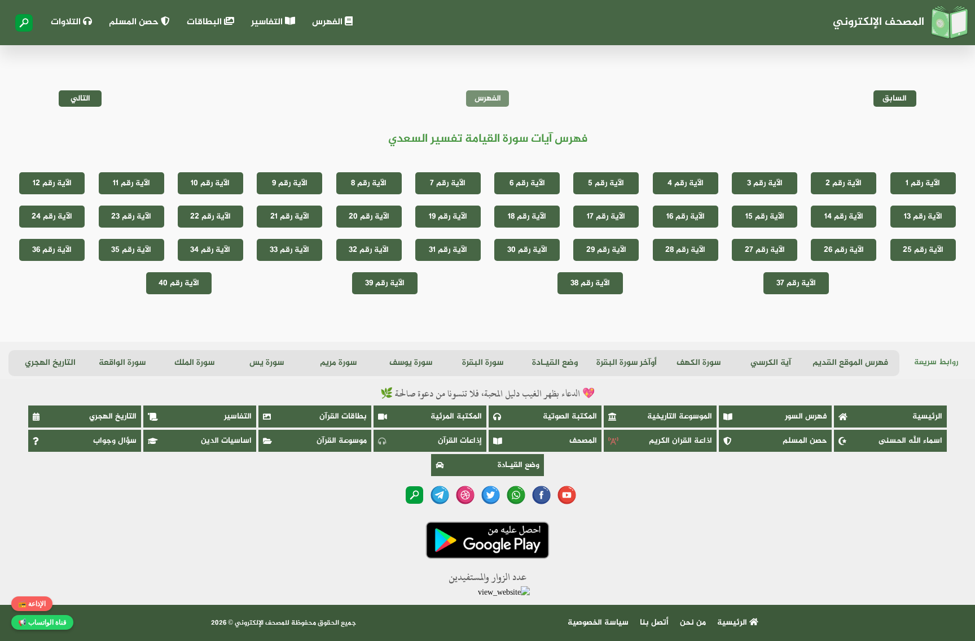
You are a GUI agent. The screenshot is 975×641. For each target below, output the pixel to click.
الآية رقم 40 (179, 283)
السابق (894, 98)
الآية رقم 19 (448, 216)
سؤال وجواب (115, 440)
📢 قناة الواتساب (42, 622)
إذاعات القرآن (460, 440)
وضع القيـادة (555, 363)
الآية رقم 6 (527, 183)
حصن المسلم (135, 22)
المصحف (583, 440)
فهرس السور (806, 416)
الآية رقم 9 (290, 183)
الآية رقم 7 (447, 183)
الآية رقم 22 (210, 216)
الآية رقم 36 (52, 249)
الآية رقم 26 (844, 249)
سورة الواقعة (122, 363)
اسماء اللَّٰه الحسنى (910, 440)
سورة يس (266, 363)
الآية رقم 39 (385, 283)
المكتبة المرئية (456, 416)
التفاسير (268, 22)
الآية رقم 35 (131, 249)
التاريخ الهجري (50, 363)
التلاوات (67, 22)
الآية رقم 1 (923, 183)
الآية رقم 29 (606, 249)
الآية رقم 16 (685, 216)
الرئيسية (927, 416)
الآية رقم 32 (369, 249)
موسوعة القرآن (342, 440)
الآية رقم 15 (764, 216)
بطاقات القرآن (343, 416)
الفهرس (328, 22)
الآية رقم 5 (606, 183)
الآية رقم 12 (52, 183)
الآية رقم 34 (210, 249)
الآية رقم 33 (289, 249)
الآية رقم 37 (796, 283)
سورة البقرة (482, 363)
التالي (80, 98)
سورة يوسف (410, 363)
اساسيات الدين (226, 440)
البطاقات (205, 22)
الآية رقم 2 (843, 183)
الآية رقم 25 (923, 249)
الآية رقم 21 (289, 216)
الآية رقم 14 (843, 216)
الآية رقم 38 (590, 283)
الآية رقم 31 (448, 249)
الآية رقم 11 (131, 183)
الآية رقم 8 (369, 183)
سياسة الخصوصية (598, 622)
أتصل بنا (654, 622)
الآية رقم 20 (369, 216)
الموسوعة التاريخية (679, 416)
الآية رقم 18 (527, 216)
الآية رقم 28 (685, 249)
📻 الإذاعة (32, 604)
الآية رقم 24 (52, 216)
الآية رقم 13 (923, 216)
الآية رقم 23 (131, 216)
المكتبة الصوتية (570, 416)
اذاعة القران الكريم (680, 440)
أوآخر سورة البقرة (626, 363)
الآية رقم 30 (527, 249)
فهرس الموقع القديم (850, 363)
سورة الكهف (699, 363)
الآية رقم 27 (765, 249)
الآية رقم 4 (685, 183)
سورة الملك (194, 363)
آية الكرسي (770, 363)
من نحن (693, 622)
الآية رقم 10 (210, 183)
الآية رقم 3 (765, 183)
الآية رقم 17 (606, 216)
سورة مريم (338, 363)
